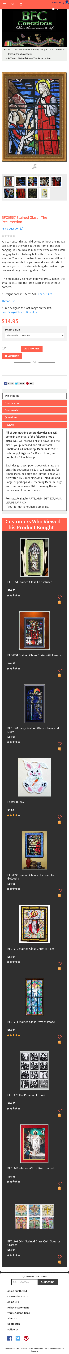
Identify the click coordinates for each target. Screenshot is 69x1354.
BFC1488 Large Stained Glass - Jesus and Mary (33, 730)
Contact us (13, 1324)
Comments (11, 410)
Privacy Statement (18, 1307)
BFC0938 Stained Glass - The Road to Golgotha (30, 877)
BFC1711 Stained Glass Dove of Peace (31, 1022)
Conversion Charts (18, 1296)
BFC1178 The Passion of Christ (26, 1095)
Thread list (8, 301)
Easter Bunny (15, 802)
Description (12, 396)
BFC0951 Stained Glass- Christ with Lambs (34, 655)
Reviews (10, 425)
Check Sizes (45, 294)
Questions (11, 417)
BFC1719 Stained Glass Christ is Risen (31, 949)
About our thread (17, 1291)
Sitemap (12, 1318)
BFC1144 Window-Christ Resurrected (30, 1168)
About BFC (13, 1302)
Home (7, 49)
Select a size (12, 329)
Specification (12, 403)
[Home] (34, 21)
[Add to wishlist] (60, 597)
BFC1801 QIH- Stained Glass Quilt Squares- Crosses (34, 1243)
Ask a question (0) (12, 229)
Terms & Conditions (18, 1313)
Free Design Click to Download (20, 312)
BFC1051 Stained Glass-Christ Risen (29, 582)
